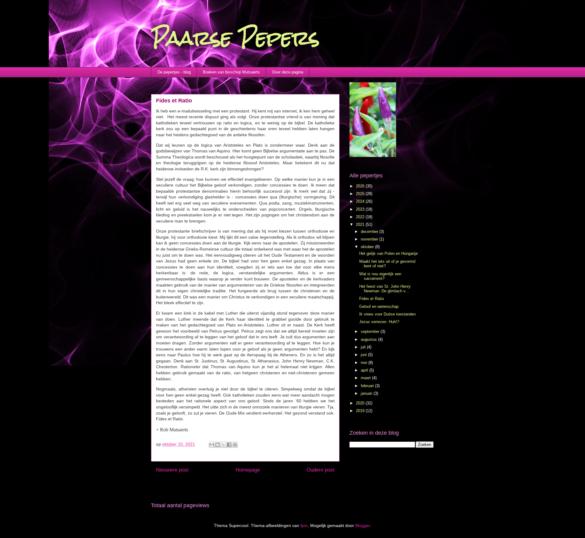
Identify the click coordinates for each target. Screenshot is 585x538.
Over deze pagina (287, 72)
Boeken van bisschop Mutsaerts (231, 72)
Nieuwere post (172, 470)
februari (368, 385)
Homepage (248, 470)
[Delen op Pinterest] (235, 445)
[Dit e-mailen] (212, 445)
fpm (304, 525)
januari (367, 393)
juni (364, 354)
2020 (361, 403)
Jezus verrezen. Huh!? (379, 321)
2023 (361, 209)
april (365, 370)
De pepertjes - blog (174, 72)
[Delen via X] (223, 445)
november (370, 239)
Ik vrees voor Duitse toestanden (387, 314)
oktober (368, 246)
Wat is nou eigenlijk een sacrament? (380, 276)
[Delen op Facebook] (229, 445)
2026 (361, 186)
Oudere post (321, 470)
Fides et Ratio (371, 298)
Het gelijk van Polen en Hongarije (388, 253)
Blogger (362, 525)
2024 (361, 201)
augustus (369, 339)
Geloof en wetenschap (379, 306)
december (370, 231)
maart (366, 378)
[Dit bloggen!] (217, 445)
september (371, 331)
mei (364, 362)
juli (364, 347)
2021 (361, 224)
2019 (361, 410)
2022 (361, 217)
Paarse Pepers (235, 37)
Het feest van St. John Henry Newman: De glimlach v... (385, 289)
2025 (361, 193)
